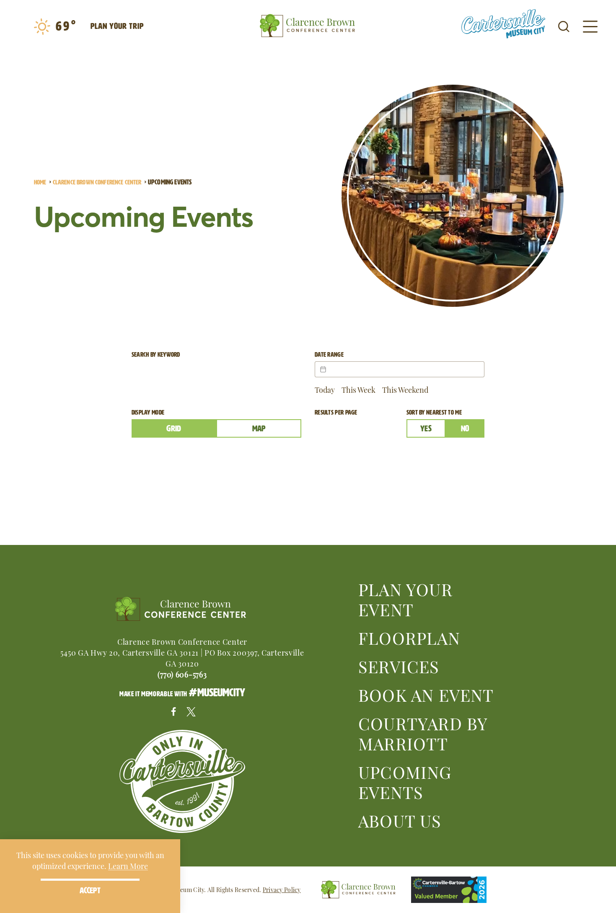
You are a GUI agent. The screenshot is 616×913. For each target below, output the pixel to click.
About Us (400, 820)
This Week (358, 389)
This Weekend (405, 389)
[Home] (308, 26)
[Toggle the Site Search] (563, 26)
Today (325, 389)
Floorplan (409, 637)
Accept (90, 890)
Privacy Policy (282, 889)
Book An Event (426, 694)
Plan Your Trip (117, 26)
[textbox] (399, 369)
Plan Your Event (405, 598)
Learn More (128, 865)
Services (399, 665)
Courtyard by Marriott (422, 733)
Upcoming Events (405, 781)
